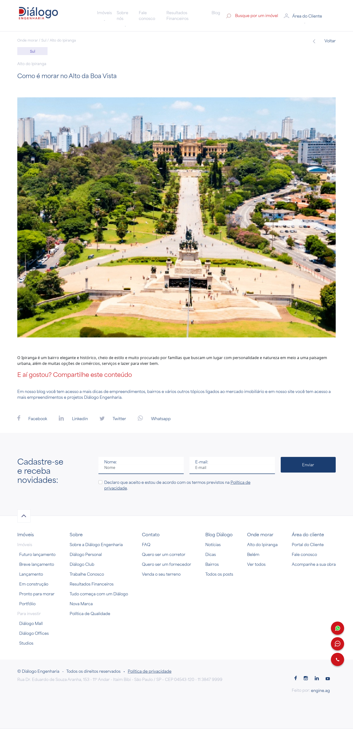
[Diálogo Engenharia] (38, 15)
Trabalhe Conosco (87, 574)
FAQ (146, 544)
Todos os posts (219, 574)
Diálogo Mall (31, 623)
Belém (253, 554)
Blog (216, 12)
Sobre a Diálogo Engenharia (96, 544)
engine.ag (320, 690)
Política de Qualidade (90, 613)
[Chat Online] (337, 643)
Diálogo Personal (86, 554)
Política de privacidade (149, 671)
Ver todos (256, 564)
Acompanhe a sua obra (314, 564)
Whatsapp (160, 418)
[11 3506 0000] (337, 659)
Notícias (213, 544)
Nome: (110, 461)
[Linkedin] (317, 678)
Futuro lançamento (37, 554)
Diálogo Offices (34, 633)
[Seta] (23, 516)
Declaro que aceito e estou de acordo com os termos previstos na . (177, 485)
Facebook (37, 418)
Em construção (33, 583)
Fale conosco (147, 15)
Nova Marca (81, 603)
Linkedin (79, 418)
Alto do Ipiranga (262, 544)
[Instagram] (306, 678)
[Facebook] (295, 678)
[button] (309, 15)
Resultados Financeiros (177, 15)
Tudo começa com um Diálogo (99, 593)
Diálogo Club (82, 564)
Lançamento (31, 574)
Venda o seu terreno (161, 574)
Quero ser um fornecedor (166, 564)
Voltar (330, 40)
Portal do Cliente (308, 544)
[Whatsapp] (337, 628)
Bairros (212, 564)
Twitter (119, 418)
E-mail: (201, 461)
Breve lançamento (36, 564)
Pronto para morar (37, 593)
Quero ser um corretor (163, 554)
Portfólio (27, 603)
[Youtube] (328, 678)
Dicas (210, 554)
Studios (26, 643)
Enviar (308, 464)
